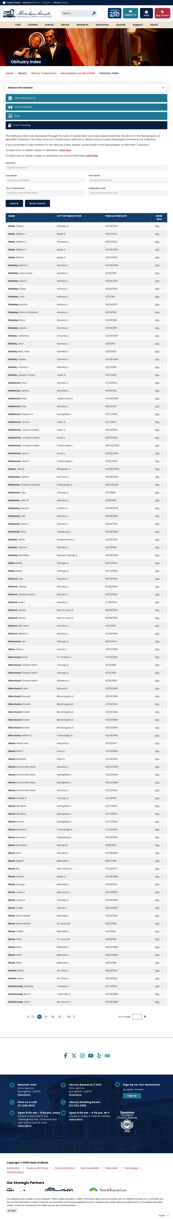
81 (60, 1017)
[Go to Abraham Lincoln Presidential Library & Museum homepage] (27, 13)
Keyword (10, 163)
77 (33, 1017)
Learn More (24, 1125)
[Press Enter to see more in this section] (86, 87)
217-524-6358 (77, 1105)
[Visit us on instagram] (82, 1055)
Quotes (120, 24)
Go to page (124, 1017)
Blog (17, 115)
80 (53, 1017)
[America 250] (114, 13)
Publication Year (97, 188)
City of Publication (15, 188)
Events (49, 24)
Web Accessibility (90, 1168)
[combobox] (164, 1215)
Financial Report (15, 1172)
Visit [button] (18, 24)
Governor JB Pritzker (37, 1168)
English (162, 1215)
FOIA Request (131, 1168)
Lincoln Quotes (23, 106)
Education (102, 24)
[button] (162, 1208)
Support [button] (138, 24)
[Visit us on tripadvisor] (107, 1055)
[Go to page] (145, 1017)
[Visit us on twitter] (74, 1055)
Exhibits (33, 24)
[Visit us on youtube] (90, 1055)
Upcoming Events (24, 98)
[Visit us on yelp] (99, 1055)
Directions (24, 1094)
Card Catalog (22, 125)
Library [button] (65, 24)
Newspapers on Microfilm (78, 73)
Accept (12, 1210)
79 (46, 1017)
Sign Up (132, 1095)
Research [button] (82, 24)
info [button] (157, 226)
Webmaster (111, 1168)
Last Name (11, 175)
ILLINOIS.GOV (13, 1168)
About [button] (154, 24)
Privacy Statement (64, 1168)
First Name (94, 175)
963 (69, 1017)
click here (65, 150)
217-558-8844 (26, 1105)
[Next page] (74, 1016)
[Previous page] (28, 1016)
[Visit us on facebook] (65, 1055)
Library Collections (44, 73)
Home (10, 73)
